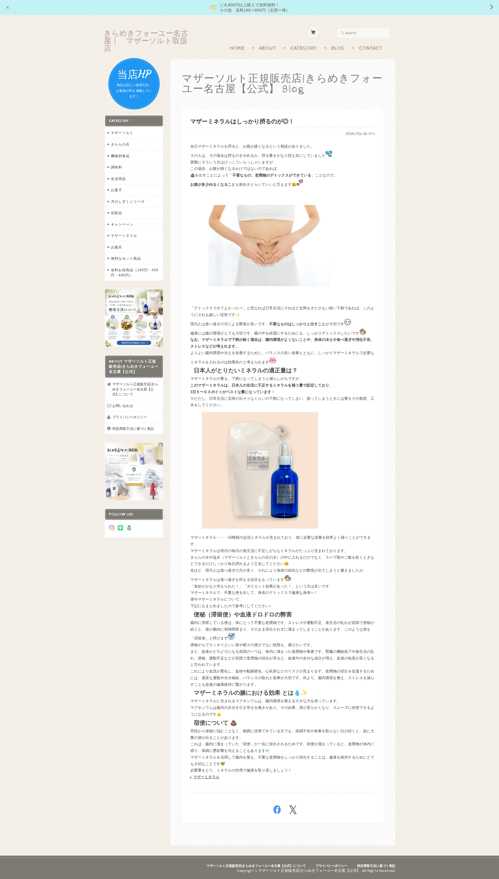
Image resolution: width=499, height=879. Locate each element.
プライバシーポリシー (129, 417)
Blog (338, 48)
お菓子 (116, 190)
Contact (370, 48)
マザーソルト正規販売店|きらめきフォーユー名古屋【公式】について (135, 389)
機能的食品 (120, 156)
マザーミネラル (206, 777)
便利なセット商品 (126, 258)
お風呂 (116, 247)
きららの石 (120, 144)
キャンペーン (122, 224)
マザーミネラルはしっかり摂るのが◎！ (242, 121)
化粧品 (116, 213)
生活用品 (118, 179)
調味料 (116, 167)
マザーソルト (122, 133)
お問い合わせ (122, 406)
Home (237, 48)
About (267, 48)
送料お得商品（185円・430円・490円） (135, 272)
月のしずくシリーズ (128, 201)
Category (304, 48)
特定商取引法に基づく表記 (133, 428)
